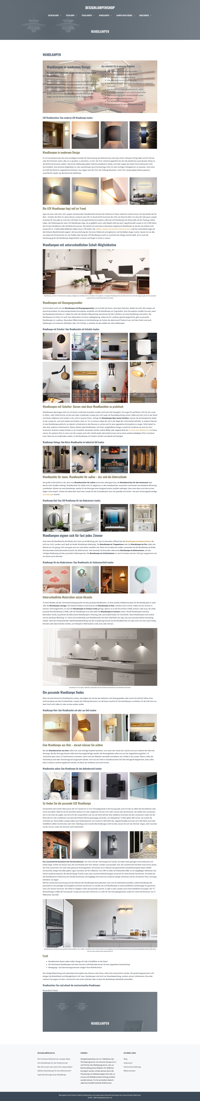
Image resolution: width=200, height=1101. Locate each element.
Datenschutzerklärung (132, 1067)
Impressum (128, 1063)
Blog (125, 1059)
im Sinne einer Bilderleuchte (139, 430)
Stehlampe (70, 15)
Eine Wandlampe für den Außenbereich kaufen (125, 104)
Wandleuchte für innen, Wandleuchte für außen (125, 89)
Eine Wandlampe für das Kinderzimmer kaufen (125, 95)
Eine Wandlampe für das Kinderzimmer (53, 1063)
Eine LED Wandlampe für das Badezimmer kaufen (126, 92)
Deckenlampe (53, 15)
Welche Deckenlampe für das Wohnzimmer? (54, 1070)
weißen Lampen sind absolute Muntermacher (113, 229)
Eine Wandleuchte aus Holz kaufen (120, 101)
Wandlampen (104, 15)
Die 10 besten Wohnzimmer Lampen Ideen (54, 1059)
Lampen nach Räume (124, 15)
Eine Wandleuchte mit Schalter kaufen (122, 80)
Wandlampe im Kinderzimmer (138, 541)
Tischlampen (87, 15)
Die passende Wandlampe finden (119, 98)
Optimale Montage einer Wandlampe (52, 1074)
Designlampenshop (100, 7)
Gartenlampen (48, 494)
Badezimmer (144, 15)
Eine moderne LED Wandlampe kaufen (122, 71)
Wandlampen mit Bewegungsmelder (121, 77)
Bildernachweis (129, 1070)
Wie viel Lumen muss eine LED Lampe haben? (55, 1067)
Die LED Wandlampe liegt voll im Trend (122, 74)
